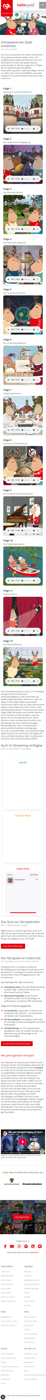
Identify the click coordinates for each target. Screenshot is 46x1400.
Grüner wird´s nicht (9, 1321)
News (3, 1311)
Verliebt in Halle (30, 1321)
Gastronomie (6, 1293)
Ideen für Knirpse (8, 1297)
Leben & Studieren (8, 1301)
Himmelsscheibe (30, 1334)
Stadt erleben (7, 1266)
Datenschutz (29, 1366)
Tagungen (28, 1266)
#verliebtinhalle (22, 1217)
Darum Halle (29, 1301)
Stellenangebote (7, 1354)
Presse (3, 1383)
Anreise (27, 1305)
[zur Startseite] (7, 8)
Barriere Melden (30, 1379)
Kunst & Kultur (7, 1284)
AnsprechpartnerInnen (10, 1366)
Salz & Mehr (29, 1325)
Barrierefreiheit (7, 1371)
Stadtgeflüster (6, 1317)
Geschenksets (29, 1338)
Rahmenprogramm (31, 1284)
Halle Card (5, 1271)
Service (27, 1293)
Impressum (28, 1362)
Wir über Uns (30, 1348)
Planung (27, 1271)
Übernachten (6, 1280)
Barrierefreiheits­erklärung (34, 1375)
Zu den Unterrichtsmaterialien (16, 1043)
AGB (26, 1371)
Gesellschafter (30, 1358)
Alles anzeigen (30, 1317)
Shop (26, 1311)
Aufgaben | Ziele (31, 1354)
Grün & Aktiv (6, 1288)
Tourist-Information (8, 1358)
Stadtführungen (7, 1276)
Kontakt (27, 1297)
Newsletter (34, 1252)
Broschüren (5, 1379)
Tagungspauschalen (32, 1280)
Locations (28, 1276)
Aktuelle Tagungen (31, 1288)
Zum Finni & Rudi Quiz (13, 946)
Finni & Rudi (29, 1342)
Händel (27, 1329)
